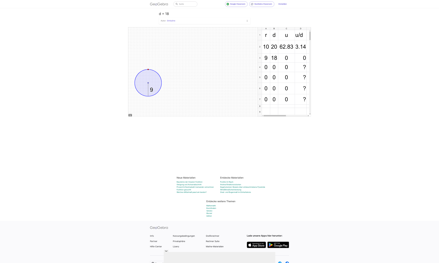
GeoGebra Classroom (263, 4)
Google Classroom (237, 4)
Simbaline (171, 21)
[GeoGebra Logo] (159, 4)
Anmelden (282, 4)
